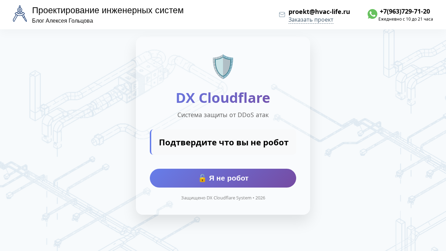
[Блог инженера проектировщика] (20, 15)
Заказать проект (311, 19)
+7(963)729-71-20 (405, 11)
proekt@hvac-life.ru (319, 11)
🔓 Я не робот (223, 178)
